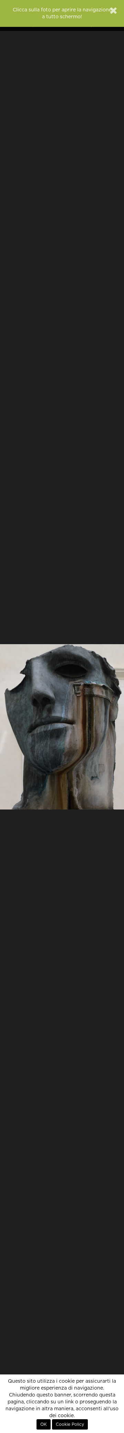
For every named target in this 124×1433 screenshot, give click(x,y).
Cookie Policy (70, 1424)
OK (43, 1424)
